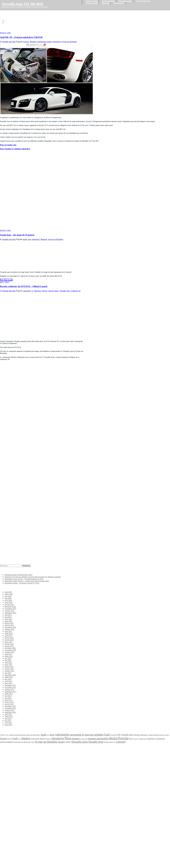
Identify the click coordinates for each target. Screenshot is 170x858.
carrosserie (27, 291)
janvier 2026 (9, 604)
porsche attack (53, 291)
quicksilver (57, 42)
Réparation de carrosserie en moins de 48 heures (13, 783)
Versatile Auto (65, 291)
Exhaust (26, 42)
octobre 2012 (9, 710)
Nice (68, 738)
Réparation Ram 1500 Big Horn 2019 (18, 575)
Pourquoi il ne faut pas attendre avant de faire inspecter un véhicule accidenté (33, 577)
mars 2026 (8, 602)
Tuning (61, 741)
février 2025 (9, 623)
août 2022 (8, 654)
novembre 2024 (10, 627)
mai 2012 (8, 721)
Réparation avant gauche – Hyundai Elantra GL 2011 (24, 579)
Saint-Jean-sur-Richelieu (22, 742)
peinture (75, 738)
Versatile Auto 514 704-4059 (22, 4)
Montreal (33, 42)
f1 (32, 291)
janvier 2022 (9, 669)
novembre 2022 (10, 650)
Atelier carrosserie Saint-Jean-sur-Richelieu (24, 735)
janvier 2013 (9, 704)
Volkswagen (108, 742)
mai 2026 (8, 598)
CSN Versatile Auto (124, 734)
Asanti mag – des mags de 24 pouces (17, 235)
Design (137, 735)
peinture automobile (98, 738)
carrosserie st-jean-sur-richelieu (86, 734)
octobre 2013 (9, 689)
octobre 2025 (9, 611)
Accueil (7, 21)
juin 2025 (8, 615)
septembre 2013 (10, 692)
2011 (7, 735)
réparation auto (142, 739)
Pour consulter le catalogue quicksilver (15, 149)
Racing (135, 739)
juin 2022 (8, 658)
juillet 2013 (9, 694)
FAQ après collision (12, 811)
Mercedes (48, 739)
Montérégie (58, 738)
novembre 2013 (10, 687)
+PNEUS (2, 735)
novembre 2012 (10, 708)
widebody (121, 741)
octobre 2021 (9, 671)
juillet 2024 (9, 633)
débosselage (144, 735)
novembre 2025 (10, 609)
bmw (47, 735)
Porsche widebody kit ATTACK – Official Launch (23, 286)
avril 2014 (8, 681)
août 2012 (8, 714)
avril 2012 (8, 723)
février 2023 (9, 644)
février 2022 (9, 667)
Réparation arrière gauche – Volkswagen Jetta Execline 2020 (27, 581)
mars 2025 (8, 621)
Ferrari (3, 738)
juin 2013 (8, 696)
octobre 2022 (9, 652)
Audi (43, 734)
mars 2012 (8, 725)
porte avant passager (17, 805)
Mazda (42, 739)
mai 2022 (8, 660)
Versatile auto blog (8, 42)
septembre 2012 (10, 712)
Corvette (113, 735)
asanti (25, 239)
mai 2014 (8, 679)
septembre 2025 (10, 613)
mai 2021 (8, 673)
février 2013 (9, 702)
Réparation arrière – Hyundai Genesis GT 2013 (22, 583)
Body (52, 734)
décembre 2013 (10, 685)
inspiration (35, 738)
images (26, 738)
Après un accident (8, 752)
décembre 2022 (10, 648)
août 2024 (8, 631)
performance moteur (44, 42)
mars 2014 (8, 683)
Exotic (167, 735)
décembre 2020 (10, 675)
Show (32, 742)
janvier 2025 (9, 625)
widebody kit (75, 291)
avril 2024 (8, 636)
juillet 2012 (9, 716)
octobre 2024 (9, 629)
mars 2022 (8, 665)
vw (114, 742)
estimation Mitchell (153, 735)
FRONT (9, 739)
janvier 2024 (9, 640)
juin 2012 (8, 719)
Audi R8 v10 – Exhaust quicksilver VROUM (21, 23)
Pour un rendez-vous (8, 145)
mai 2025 (8, 617)
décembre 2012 (10, 706)
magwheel (36, 239)
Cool (107, 734)
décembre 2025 (10, 607)
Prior (131, 738)
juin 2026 (8, 596)
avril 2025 (8, 619)
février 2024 (9, 638)
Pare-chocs (16, 800)
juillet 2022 (9, 656)
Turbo (68, 742)
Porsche (44, 291)
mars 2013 (8, 700)
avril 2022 (8, 663)
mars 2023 (8, 642)
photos (113, 738)
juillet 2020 (9, 677)
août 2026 (8, 592)
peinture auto (83, 739)
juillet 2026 (9, 594)
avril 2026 (8, 600)
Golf (14, 738)
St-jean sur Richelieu (69, 42)
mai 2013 (8, 698)
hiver (19, 739)
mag (29, 239)
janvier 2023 (9, 646)
